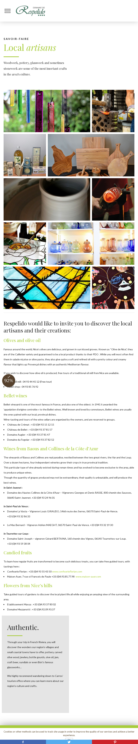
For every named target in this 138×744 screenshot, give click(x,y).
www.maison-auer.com (88, 576)
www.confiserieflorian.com (67, 571)
